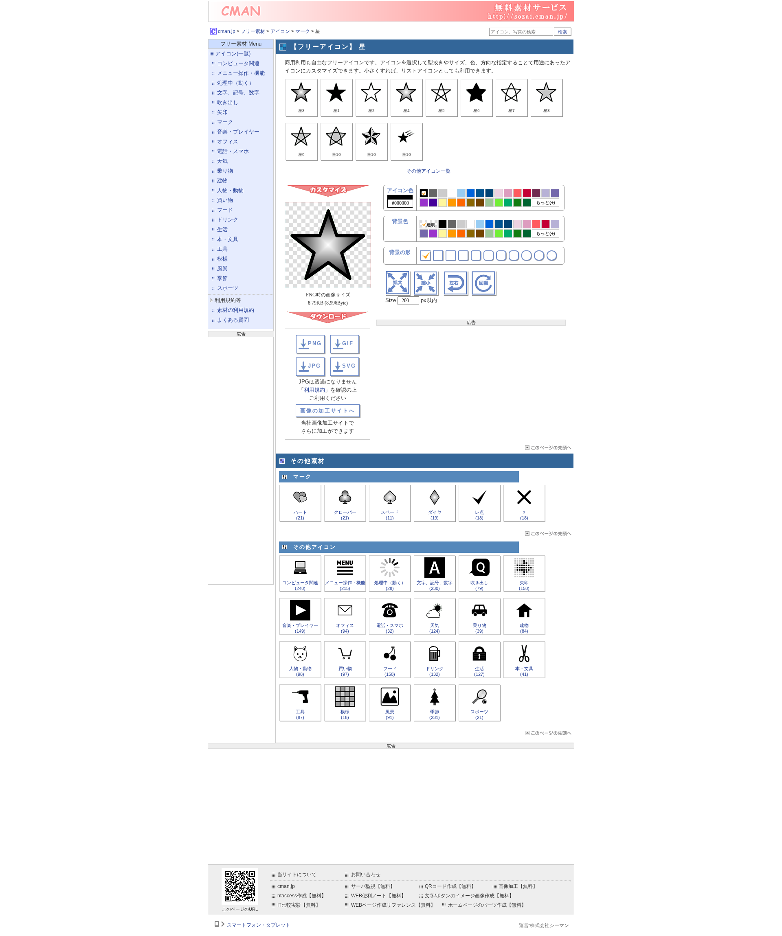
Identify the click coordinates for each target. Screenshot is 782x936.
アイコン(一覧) (232, 53)
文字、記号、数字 (238, 93)
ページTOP (548, 447)
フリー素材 (253, 31)
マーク (302, 31)
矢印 (222, 112)
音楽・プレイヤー (238, 132)
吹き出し (227, 102)
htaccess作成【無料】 (301, 896)
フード (225, 210)
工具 (222, 249)
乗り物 (225, 171)
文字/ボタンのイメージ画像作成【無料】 (469, 896)
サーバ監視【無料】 (373, 886)
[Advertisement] (240, 460)
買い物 (225, 200)
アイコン (280, 31)
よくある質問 (233, 320)
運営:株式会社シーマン (544, 925)
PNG (315, 343)
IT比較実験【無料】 (299, 905)
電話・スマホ (233, 151)
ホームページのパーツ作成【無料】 (487, 905)
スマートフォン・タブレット (258, 925)
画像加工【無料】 (518, 886)
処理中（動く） (235, 83)
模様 (222, 259)
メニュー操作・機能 (241, 73)
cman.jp (226, 31)
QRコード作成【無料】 (450, 886)
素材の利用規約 (235, 310)
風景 (222, 268)
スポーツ (227, 288)
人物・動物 (230, 190)
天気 (222, 161)
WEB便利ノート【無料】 (378, 896)
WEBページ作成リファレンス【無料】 (393, 905)
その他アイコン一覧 (428, 171)
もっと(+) (545, 202)
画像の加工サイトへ (327, 411)
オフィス (227, 141)
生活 (222, 229)
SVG (349, 366)
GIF (348, 343)
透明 (430, 224)
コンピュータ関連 (238, 63)
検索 (562, 31)
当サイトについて (296, 874)
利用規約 (314, 390)
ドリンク (227, 220)
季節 (222, 278)
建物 (222, 181)
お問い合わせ (365, 874)
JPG (314, 366)
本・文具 (227, 239)
